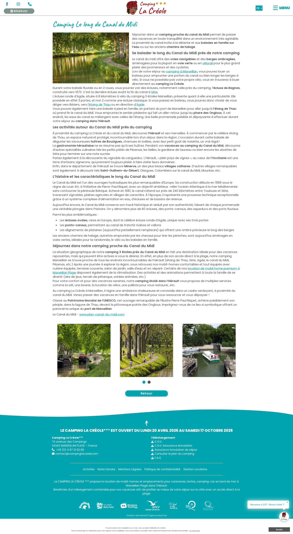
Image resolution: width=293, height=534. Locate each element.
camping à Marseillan (181, 71)
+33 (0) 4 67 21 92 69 (70, 450)
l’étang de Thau (99, 105)
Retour (146, 393)
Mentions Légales (129, 469)
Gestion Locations (195, 469)
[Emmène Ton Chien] (129, 506)
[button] (143, 382)
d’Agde (139, 105)
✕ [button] (287, 502)
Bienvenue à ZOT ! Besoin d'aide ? (267, 504)
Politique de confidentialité (162, 469)
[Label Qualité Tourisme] (208, 506)
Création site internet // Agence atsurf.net (146, 515)
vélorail (207, 63)
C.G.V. (158, 441)
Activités (88, 469)
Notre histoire (106, 469)
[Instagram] (18, 4)
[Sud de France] (173, 506)
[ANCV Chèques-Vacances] (152, 506)
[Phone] (29, 4)
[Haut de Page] (146, 423)
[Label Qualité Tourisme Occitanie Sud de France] (191, 506)
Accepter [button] (279, 529)
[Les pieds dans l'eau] (105, 506)
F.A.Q (158, 458)
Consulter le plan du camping (174, 454)
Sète (154, 92)
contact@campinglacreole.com (76, 454)
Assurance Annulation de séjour (176, 450)
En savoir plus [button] (194, 531)
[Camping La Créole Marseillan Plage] (146, 7)
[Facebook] (7, 4)
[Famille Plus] (85, 506)
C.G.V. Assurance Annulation (173, 445)
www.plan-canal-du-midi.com (102, 314)
